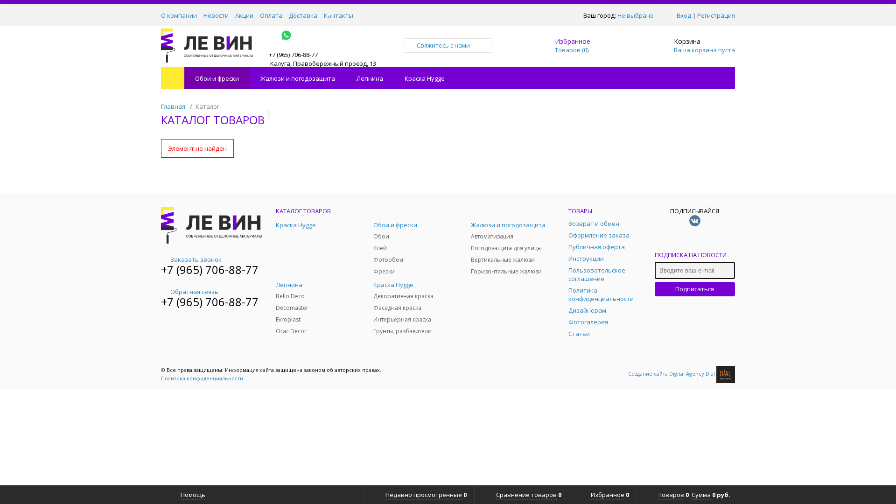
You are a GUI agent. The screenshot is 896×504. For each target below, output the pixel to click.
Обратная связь (194, 291)
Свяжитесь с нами (443, 45)
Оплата (271, 15)
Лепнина (370, 78)
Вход (684, 15)
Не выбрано (635, 15)
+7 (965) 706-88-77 (210, 269)
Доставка (303, 15)
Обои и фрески (217, 78)
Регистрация (716, 15)
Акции (244, 15)
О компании (179, 15)
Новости (216, 15)
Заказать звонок (196, 259)
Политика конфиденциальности (202, 378)
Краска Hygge (425, 78)
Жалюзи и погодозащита (297, 78)
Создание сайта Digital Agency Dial (672, 373)
